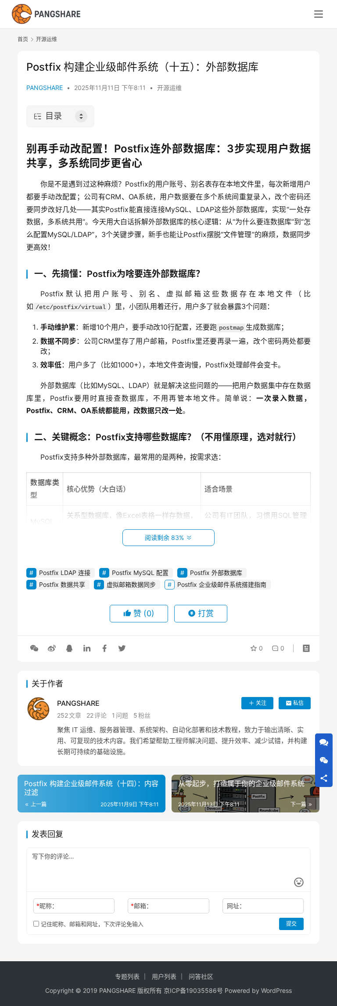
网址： (236, 905)
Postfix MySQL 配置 (140, 572)
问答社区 (201, 976)
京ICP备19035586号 (193, 990)
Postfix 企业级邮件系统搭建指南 (221, 584)
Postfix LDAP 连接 (64, 572)
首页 (23, 39)
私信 (298, 703)
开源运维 (169, 87)
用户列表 (164, 976)
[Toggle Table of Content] (81, 116)
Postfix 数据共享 (62, 584)
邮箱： (141, 905)
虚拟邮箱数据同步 (131, 584)
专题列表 (127, 976)
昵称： (47, 905)
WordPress (276, 990)
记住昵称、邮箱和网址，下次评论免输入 (91, 923)
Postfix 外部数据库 (216, 572)
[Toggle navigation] (318, 14)
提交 (291, 923)
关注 (261, 703)
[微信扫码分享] (34, 648)
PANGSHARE (44, 87)
